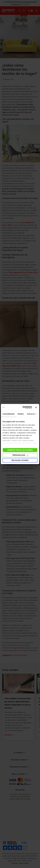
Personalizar (18, 455)
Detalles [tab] (21, 414)
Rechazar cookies (20, 460)
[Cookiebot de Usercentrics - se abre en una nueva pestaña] (23, 407)
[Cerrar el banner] (36, 407)
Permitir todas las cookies (20, 450)
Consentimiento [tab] (8, 414)
